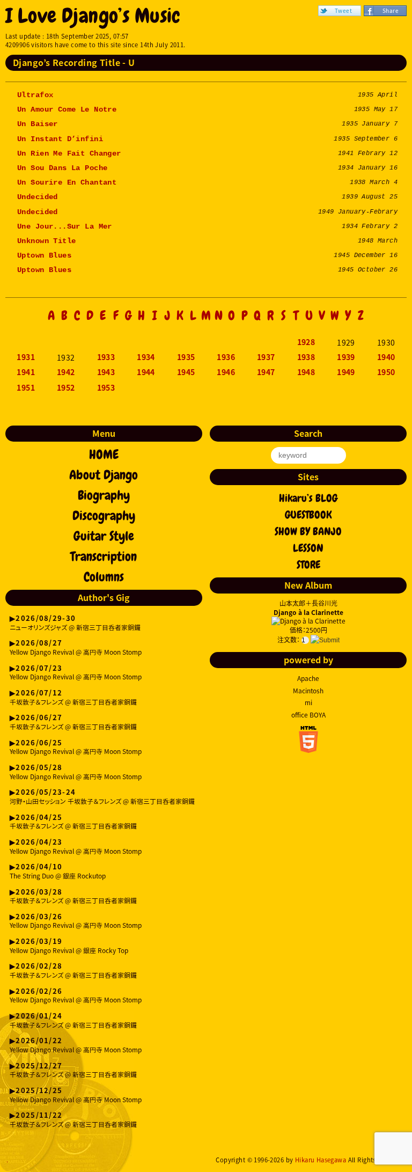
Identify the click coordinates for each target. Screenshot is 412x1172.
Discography (103, 515)
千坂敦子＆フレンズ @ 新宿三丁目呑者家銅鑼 (73, 698)
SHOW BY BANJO (308, 531)
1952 (66, 388)
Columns (104, 576)
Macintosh (308, 690)
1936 (226, 357)
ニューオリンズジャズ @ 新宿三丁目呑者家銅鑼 (75, 623)
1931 (26, 357)
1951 (26, 388)
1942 (66, 372)
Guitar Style (103, 536)
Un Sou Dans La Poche (62, 168)
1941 (26, 372)
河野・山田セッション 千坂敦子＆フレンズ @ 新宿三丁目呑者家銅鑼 (102, 797)
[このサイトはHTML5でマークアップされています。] (308, 749)
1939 (346, 357)
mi (308, 702)
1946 (226, 372)
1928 (306, 342)
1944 (146, 372)
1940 (386, 357)
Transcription (103, 556)
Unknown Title (46, 241)
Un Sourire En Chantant (66, 182)
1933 (106, 357)
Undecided (37, 197)
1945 (186, 372)
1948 (306, 372)
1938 (306, 357)
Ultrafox (35, 95)
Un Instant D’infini (60, 139)
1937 (266, 357)
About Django (103, 474)
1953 (106, 388)
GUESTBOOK (308, 515)
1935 (186, 357)
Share (390, 10)
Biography (104, 495)
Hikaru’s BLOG (308, 498)
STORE (308, 565)
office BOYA (308, 715)
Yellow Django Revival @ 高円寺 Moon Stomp (76, 648)
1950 (386, 372)
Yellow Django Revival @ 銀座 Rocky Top (69, 946)
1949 (346, 372)
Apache (308, 678)
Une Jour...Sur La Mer (64, 226)
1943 (106, 372)
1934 (146, 357)
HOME (104, 454)
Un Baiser (37, 124)
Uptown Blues (44, 255)
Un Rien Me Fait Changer (69, 153)
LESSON (308, 548)
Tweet (343, 10)
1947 (266, 372)
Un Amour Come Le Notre (66, 109)
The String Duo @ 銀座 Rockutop (58, 872)
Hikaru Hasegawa (320, 1159)
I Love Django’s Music (93, 16)
